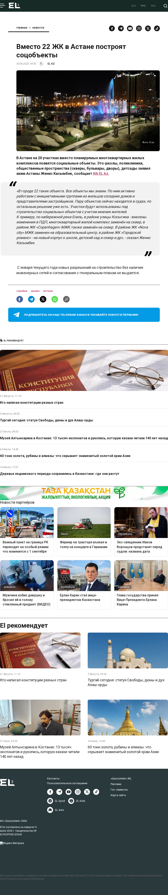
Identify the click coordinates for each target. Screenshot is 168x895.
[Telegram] (121, 28)
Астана (48, 290)
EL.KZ (51, 63)
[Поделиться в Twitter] (43, 299)
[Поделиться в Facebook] (19, 299)
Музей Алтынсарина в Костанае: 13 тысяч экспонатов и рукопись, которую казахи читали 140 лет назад (84, 438)
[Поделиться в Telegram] (31, 299)
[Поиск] (165, 5)
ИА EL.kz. (101, 173)
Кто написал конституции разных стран (31, 403)
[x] (148, 28)
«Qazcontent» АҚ (121, 778)
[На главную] (14, 6)
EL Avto (59, 810)
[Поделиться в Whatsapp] (54, 299)
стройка (22, 290)
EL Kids (80, 800)
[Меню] (2, 6)
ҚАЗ (133, 6)
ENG (153, 6)
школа (35, 290)
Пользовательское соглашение (67, 783)
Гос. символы (119, 789)
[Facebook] (112, 28)
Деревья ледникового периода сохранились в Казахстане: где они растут (59, 474)
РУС (143, 6)
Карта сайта (118, 795)
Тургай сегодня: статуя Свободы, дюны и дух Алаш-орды (46, 420)
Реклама (116, 784)
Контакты (53, 778)
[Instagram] (139, 28)
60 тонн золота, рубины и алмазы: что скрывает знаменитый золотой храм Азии (65, 456)
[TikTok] (157, 28)
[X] (87, 792)
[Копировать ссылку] (66, 299)
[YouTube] (130, 28)
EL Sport (60, 800)
